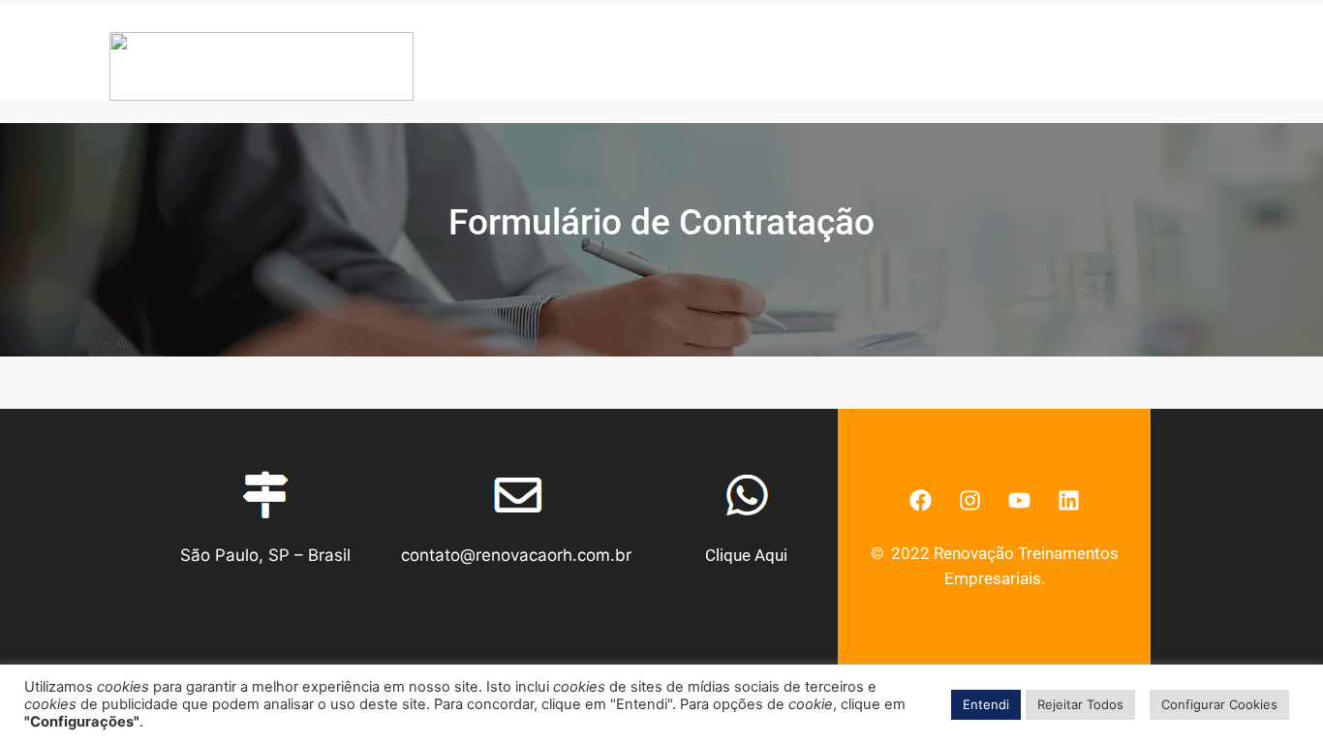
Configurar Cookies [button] (1219, 704)
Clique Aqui (746, 555)
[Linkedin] (1068, 500)
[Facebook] (920, 500)
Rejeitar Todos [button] (1080, 704)
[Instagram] (969, 500)
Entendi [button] (986, 704)
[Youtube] (1019, 500)
